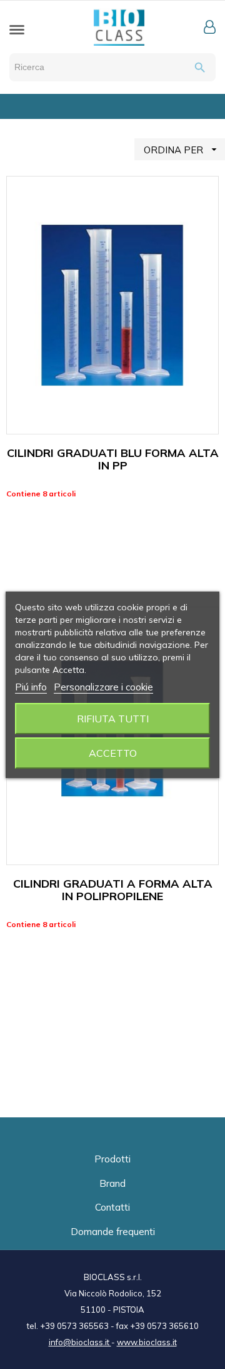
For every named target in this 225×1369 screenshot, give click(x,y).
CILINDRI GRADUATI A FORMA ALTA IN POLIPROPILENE (112, 889)
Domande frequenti (113, 1232)
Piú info (31, 687)
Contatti (112, 1207)
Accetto (113, 753)
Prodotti (112, 1159)
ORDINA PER (182, 149)
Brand (112, 1183)
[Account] (210, 27)
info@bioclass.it (80, 1342)
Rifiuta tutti (113, 718)
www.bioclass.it (147, 1342)
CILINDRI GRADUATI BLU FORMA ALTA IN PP (113, 459)
